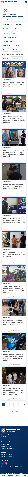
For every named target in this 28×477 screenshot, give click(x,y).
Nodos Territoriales (7, 454)
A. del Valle (7, 29)
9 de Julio (18, 24)
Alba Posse (7, 45)
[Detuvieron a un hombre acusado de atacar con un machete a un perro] (14, 315)
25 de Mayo (7, 24)
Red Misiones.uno (6, 446)
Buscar (24, 475)
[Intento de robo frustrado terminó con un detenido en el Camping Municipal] (14, 179)
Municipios (10, 475)
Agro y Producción (9, 37)
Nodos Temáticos (6, 456)
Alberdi (17, 45)
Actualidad (19, 29)
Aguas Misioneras (9, 41)
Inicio (3, 475)
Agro (15, 33)
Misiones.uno (5, 444)
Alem (5, 50)
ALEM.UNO (16, 50)
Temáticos (17, 475)
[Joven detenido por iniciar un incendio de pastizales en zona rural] (14, 247)
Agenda (6, 33)
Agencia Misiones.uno (7, 448)
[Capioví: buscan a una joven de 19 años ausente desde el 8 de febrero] (14, 77)
